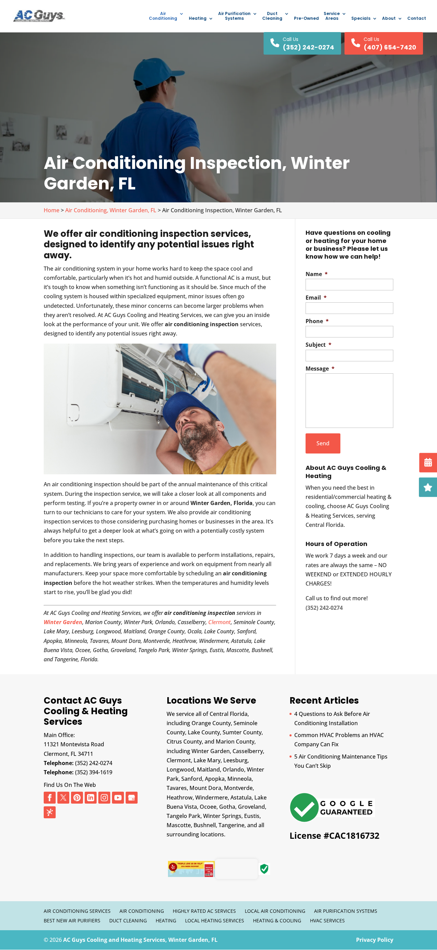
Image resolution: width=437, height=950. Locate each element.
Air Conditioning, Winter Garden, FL (110, 210)
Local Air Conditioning (275, 911)
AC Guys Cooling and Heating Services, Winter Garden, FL (140, 940)
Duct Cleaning (272, 16)
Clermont (219, 622)
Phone (317, 321)
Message (320, 368)
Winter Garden (63, 622)
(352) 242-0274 (93, 763)
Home (51, 210)
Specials (360, 18)
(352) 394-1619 (93, 772)
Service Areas (332, 16)
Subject (319, 344)
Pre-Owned (306, 18)
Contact (416, 18)
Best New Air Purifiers (72, 920)
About (389, 18)
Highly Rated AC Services (204, 911)
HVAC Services (327, 920)
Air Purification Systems (234, 16)
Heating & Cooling (277, 920)
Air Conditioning (163, 16)
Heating (198, 18)
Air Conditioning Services (77, 911)
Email (316, 297)
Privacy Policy (374, 940)
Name (317, 274)
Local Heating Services (214, 920)
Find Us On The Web (70, 785)
